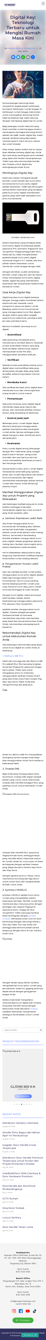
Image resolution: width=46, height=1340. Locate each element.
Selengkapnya (23, 1096)
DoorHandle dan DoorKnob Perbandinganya (18, 1187)
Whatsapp (24, 1320)
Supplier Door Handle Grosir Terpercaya (19, 1147)
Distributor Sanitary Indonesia (20, 1123)
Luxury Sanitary (11, 1217)
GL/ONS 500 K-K (23, 1086)
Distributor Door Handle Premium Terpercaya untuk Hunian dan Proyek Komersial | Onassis (22, 1160)
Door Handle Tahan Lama (17, 1227)
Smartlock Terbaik (13, 1208)
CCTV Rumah (10, 1198)
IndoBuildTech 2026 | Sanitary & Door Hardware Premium (21, 1175)
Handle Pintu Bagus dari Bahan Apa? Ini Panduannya (21, 1134)
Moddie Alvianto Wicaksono (21, 48)
